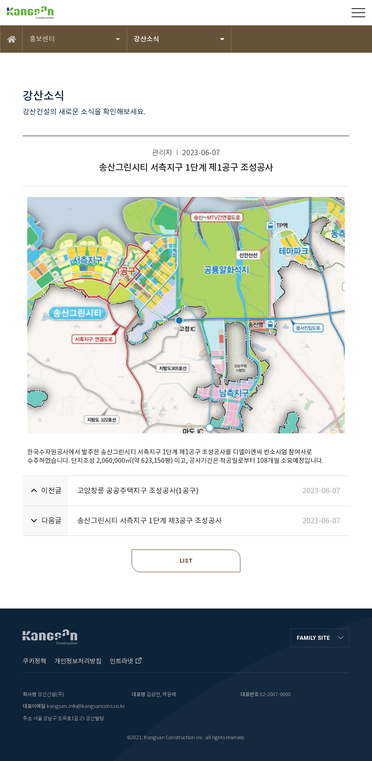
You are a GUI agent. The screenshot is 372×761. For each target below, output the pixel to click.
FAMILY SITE (313, 638)
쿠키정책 (34, 661)
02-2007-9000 (275, 694)
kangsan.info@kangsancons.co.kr (86, 706)
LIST (186, 561)
